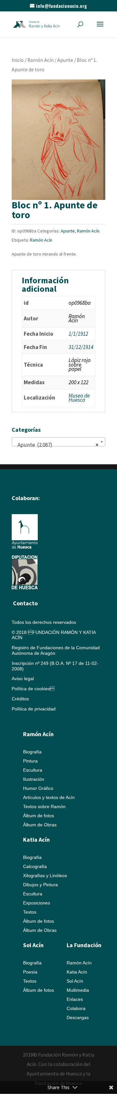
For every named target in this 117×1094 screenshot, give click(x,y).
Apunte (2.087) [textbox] (56, 444)
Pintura (30, 761)
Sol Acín (75, 981)
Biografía (32, 751)
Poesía (30, 972)
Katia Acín (36, 839)
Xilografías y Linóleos (45, 875)
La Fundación (84, 945)
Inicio (18, 60)
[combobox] (58, 441)
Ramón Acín (40, 60)
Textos (29, 912)
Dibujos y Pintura (40, 884)
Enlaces (75, 999)
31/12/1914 (81, 347)
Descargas (78, 1017)
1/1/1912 (78, 333)
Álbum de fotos (38, 815)
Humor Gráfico (38, 788)
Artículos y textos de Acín (49, 797)
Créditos (20, 698)
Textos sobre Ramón (44, 806)
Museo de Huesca (79, 398)
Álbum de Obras (40, 824)
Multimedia (78, 990)
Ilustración (33, 779)
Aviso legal (23, 678)
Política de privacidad (34, 708)
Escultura (32, 770)
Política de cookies (33, 688)
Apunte (65, 60)
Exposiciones (36, 902)
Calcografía (35, 866)
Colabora (76, 1008)
